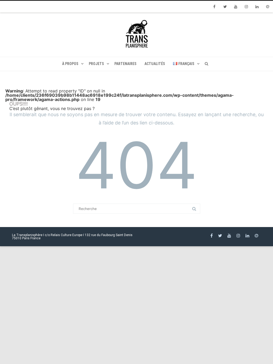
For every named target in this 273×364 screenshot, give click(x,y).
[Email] (267, 7)
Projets (96, 64)
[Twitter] (225, 7)
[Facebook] (214, 7)
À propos (70, 64)
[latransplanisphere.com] (136, 34)
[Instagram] (246, 7)
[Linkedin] (257, 7)
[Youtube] (235, 7)
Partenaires (125, 64)
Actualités (154, 64)
